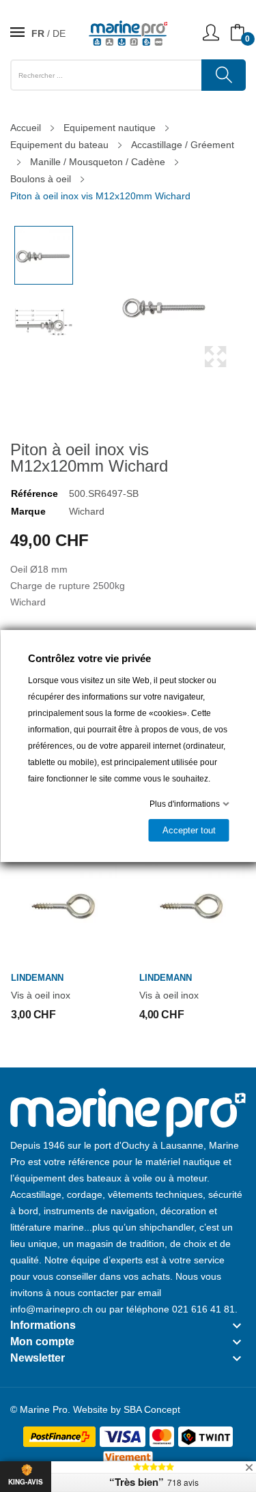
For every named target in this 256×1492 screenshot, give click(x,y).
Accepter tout (188, 830)
